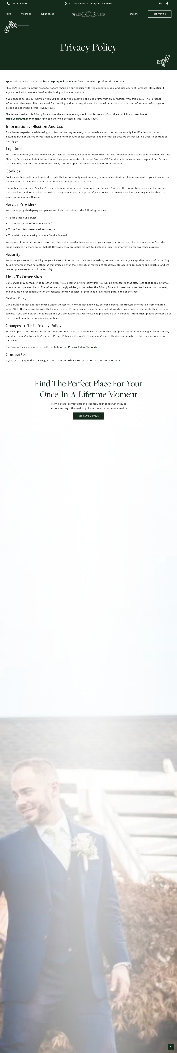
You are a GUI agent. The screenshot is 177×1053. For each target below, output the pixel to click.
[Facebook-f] (167, 3)
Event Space (47, 14)
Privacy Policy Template (82, 347)
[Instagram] (160, 3)
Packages (26, 14)
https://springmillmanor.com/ (61, 81)
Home (8, 14)
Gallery (133, 14)
